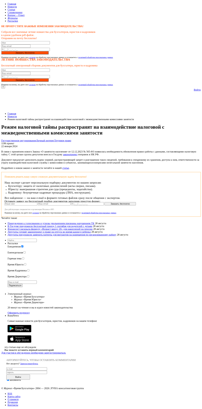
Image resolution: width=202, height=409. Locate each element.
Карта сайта (14, 396)
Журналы (13, 18)
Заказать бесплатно (25, 53)
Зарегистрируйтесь (29, 363)
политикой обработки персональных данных (95, 57)
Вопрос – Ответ (16, 15)
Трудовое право (62, 140)
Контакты (13, 405)
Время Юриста (16, 264)
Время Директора (17, 276)
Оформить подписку (19, 312)
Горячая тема (14, 258)
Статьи (11, 9)
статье (65, 168)
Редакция (13, 402)
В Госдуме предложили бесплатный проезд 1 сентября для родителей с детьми (50, 226)
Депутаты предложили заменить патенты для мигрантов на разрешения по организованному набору (62, 234)
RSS (10, 393)
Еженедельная (15, 252)
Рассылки (13, 21)
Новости (12, 6)
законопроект (70, 154)
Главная (12, 4)
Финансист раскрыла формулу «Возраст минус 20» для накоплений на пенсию (50, 229)
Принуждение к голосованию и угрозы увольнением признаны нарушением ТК (51, 223)
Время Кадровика (17, 270)
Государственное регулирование (18, 140)
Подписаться (15, 285)
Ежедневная (14, 246)
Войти (197, 89)
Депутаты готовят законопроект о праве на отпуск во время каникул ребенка (49, 232)
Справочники (15, 12)
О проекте (13, 399)
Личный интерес (45, 140)
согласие (32, 57)
